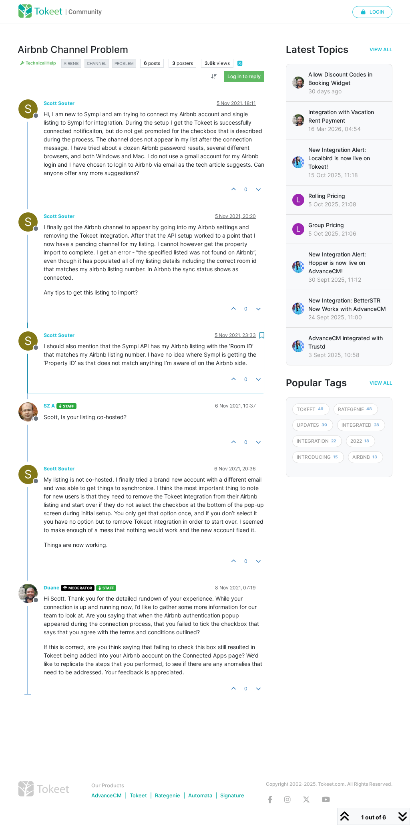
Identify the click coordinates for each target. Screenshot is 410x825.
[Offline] (31, 410)
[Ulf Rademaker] (298, 83)
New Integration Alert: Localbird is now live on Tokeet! (339, 158)
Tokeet (138, 795)
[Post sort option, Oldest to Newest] (214, 76)
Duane (51, 588)
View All (381, 49)
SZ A (49, 406)
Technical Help (40, 63)
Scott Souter (59, 103)
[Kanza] (298, 162)
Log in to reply (244, 76)
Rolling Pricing (326, 195)
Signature (232, 795)
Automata (200, 795)
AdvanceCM (106, 795)
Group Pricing (326, 225)
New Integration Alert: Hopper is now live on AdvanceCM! (337, 262)
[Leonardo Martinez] (298, 120)
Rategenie (167, 795)
